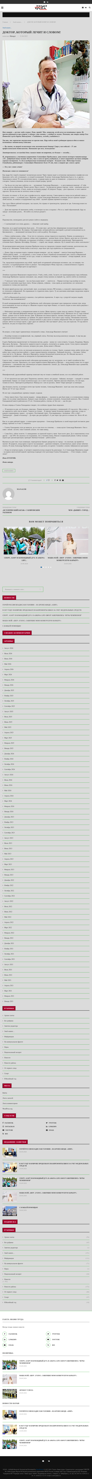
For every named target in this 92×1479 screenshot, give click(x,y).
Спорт (6, 1073)
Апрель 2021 (8, 985)
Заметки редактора (11, 1026)
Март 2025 (8, 738)
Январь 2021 (8, 1001)
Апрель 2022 (8, 922)
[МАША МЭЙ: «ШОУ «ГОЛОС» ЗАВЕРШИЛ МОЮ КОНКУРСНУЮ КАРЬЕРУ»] (67, 540)
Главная (5, 22)
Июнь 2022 (8, 911)
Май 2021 (7, 980)
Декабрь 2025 (9, 690)
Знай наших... (17, 22)
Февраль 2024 (9, 806)
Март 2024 (8, 801)
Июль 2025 (8, 716)
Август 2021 (8, 964)
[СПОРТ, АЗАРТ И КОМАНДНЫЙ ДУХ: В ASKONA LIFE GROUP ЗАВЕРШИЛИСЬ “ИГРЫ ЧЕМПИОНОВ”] (24, 540)
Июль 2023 (8, 843)
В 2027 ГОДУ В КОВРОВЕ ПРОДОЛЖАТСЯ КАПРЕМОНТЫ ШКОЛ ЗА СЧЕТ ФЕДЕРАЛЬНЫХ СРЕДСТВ (42, 610)
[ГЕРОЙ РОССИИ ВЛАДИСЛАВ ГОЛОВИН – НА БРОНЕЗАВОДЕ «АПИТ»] (10, 1153)
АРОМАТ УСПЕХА (26, 1390)
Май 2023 (7, 853)
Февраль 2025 (9, 743)
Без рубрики (8, 1021)
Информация (9, 1036)
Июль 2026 (8, 653)
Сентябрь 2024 (9, 769)
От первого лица (10, 1068)
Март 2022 (8, 927)
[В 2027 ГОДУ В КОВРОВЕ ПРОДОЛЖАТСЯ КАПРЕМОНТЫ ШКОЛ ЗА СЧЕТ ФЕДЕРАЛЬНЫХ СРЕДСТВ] (10, 1167)
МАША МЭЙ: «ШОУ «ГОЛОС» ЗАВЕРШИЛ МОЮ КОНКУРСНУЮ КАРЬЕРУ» (68, 559)
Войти (5, 1093)
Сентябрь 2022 (9, 896)
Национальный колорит (12, 1052)
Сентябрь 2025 (9, 706)
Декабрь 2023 (9, 817)
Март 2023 (8, 864)
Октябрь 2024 (9, 764)
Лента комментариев (10, 1103)
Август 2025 (8, 711)
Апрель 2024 (8, 796)
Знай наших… (9, 1031)
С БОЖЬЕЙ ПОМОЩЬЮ (12, 626)
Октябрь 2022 (9, 890)
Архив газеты (9, 1015)
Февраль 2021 (9, 996)
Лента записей (8, 1098)
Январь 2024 (8, 811)
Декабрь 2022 (9, 880)
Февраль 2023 (9, 869)
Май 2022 (7, 917)
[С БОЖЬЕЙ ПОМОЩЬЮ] (10, 1211)
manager (13, 36)
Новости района (10, 1063)
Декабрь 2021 (9, 943)
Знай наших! (9, 471)
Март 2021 (8, 991)
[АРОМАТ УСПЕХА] (10, 1394)
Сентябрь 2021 (9, 959)
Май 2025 (7, 727)
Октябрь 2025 (9, 701)
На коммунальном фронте (13, 1042)
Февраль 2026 (9, 680)
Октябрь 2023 (9, 827)
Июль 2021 (8, 969)
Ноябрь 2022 (8, 885)
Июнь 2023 (8, 848)
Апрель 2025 (8, 732)
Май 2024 (7, 790)
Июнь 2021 (8, 975)
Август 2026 (8, 648)
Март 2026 (8, 674)
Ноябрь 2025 (8, 695)
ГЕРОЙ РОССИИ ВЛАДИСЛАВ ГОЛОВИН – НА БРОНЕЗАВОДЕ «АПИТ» (30, 605)
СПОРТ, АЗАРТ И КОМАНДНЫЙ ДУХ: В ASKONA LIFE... (24, 559)
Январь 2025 (8, 748)
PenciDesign (39, 1469)
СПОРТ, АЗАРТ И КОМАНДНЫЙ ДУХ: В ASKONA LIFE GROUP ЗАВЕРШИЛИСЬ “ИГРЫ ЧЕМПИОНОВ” (42, 615)
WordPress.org (7, 1108)
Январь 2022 (8, 938)
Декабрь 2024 (9, 753)
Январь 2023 (8, 875)
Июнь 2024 (8, 785)
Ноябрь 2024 (8, 759)
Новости (7, 1057)
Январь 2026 (8, 685)
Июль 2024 (8, 780)
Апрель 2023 (8, 859)
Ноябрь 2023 (8, 822)
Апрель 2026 (8, 669)
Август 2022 (8, 901)
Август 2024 (8, 774)
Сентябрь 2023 (9, 832)
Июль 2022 (8, 906)
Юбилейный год (10, 1079)
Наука (6, 1047)
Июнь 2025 (8, 722)
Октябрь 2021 (9, 954)
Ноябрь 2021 (8, 948)
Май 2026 (7, 664)
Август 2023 (8, 838)
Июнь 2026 (8, 658)
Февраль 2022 (9, 933)
